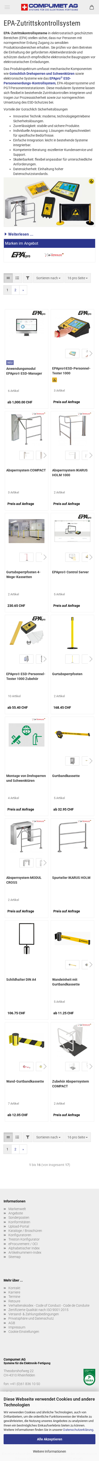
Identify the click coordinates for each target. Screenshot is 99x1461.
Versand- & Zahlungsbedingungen (33, 1314)
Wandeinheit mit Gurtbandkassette (66, 982)
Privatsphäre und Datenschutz (31, 1318)
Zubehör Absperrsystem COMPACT (70, 1083)
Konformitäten (19, 1222)
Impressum (16, 1327)
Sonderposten (18, 1217)
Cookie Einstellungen (23, 1331)
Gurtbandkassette (66, 776)
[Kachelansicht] (8, 278)
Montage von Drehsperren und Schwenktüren (26, 778)
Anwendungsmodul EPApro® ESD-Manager (24, 371)
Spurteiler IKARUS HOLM (71, 878)
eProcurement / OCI (23, 1244)
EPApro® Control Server (70, 572)
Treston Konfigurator (24, 1239)
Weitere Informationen (49, 1451)
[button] (49, 234)
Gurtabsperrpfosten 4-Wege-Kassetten (23, 574)
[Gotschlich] (54, 255)
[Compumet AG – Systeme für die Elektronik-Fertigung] (50, 7)
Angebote (15, 1213)
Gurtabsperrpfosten (67, 674)
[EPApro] (20, 255)
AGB (11, 1323)
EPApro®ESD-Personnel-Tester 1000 (71, 370)
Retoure (14, 1301)
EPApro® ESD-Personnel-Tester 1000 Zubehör (25, 676)
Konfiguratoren (19, 1235)
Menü (7, 7)
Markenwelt (17, 1209)
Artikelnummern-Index (24, 1252)
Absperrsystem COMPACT (26, 470)
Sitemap (14, 1257)
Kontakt (14, 1288)
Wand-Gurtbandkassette (25, 1081)
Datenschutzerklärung (78, 1430)
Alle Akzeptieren (49, 1439)
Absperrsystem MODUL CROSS (24, 880)
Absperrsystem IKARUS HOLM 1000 (70, 472)
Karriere (14, 1292)
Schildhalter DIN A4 (21, 979)
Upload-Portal (18, 1226)
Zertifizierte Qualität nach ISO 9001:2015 (38, 1310)
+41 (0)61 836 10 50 (25, 1384)
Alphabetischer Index (24, 1248)
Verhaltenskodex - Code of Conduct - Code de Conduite (48, 1305)
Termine (14, 1297)
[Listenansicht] (17, 278)
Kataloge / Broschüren (25, 1231)
